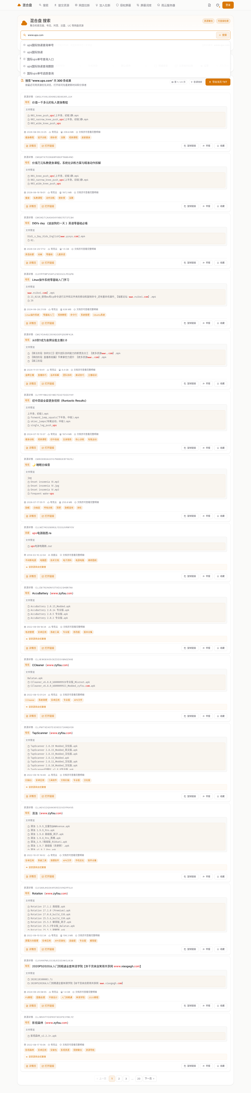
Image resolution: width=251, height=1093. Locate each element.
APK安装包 (60, 940)
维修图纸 (92, 560)
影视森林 (29, 1050)
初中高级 (54, 439)
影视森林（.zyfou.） (51, 1022)
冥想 (58, 507)
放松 (79, 507)
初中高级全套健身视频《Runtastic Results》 (60, 400)
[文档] (209, 5)
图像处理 (40, 997)
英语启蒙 (29, 254)
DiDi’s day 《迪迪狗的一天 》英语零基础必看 (60, 223)
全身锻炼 (67, 439)
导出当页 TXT (219, 81)
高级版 (72, 940)
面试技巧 (79, 375)
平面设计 (53, 997)
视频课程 (73, 137)
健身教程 (29, 137)
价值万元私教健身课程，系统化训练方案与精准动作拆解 (66, 162)
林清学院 (80, 997)
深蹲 (63, 137)
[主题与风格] (218, 5)
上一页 (102, 1078)
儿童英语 (60, 254)
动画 (40, 254)
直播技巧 (42, 375)
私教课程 (38, 198)
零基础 (49, 254)
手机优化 (79, 860)
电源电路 (79, 560)
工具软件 (52, 780)
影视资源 (65, 1050)
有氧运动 (92, 439)
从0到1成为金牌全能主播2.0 (49, 340)
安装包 (53, 1050)
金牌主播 (29, 375)
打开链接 (49, 145)
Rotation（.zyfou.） (50, 893)
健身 (27, 198)
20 (138, 1078)
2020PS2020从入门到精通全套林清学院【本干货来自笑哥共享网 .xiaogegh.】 (87, 966)
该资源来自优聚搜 (37, 567)
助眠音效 (69, 507)
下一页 (148, 1078)
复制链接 (191, 145)
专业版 (66, 632)
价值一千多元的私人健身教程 (50, 102)
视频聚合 (77, 1050)
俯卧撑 (53, 137)
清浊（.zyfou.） (48, 813)
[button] (218, 5)
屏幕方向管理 (31, 940)
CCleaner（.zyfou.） (51, 665)
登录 (228, 5)
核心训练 (79, 439)
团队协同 (67, 375)
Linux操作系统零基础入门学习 (50, 279)
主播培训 (92, 375)
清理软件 (54, 860)
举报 (208, 145)
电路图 (43, 560)
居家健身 (86, 137)
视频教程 (62, 315)
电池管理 (29, 632)
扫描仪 (28, 780)
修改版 (76, 632)
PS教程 (28, 997)
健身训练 (29, 439)
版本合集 (88, 632)
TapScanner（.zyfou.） (53, 733)
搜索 (224, 35)
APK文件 (78, 700)
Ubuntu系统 (99, 315)
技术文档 (54, 560)
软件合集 (92, 860)
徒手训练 (42, 137)
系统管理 (85, 315)
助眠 (27, 507)
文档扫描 (65, 780)
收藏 (222, 145)
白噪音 (37, 507)
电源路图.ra (41, 533)
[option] (125, 44)
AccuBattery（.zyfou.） (53, 593)
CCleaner (30, 700)
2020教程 (93, 997)
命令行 (73, 315)
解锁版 (93, 940)
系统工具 (54, 632)
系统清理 (42, 700)
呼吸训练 (48, 507)
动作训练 (50, 198)
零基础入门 (48, 315)
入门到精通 (66, 997)
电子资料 (67, 560)
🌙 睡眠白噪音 (41, 464)
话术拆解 (54, 375)
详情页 (32, 145)
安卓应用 (42, 632)
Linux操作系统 (32, 315)
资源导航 (90, 1050)
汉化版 (87, 780)
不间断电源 (30, 560)
